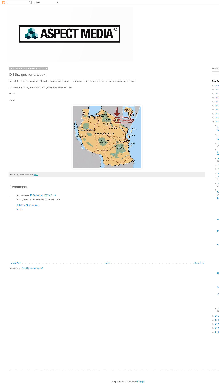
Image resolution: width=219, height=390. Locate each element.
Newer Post (15, 263)
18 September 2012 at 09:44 (43, 195)
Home (107, 263)
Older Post (199, 263)
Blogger (140, 382)
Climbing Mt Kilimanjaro (28, 205)
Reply (20, 209)
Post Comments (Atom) (32, 268)
